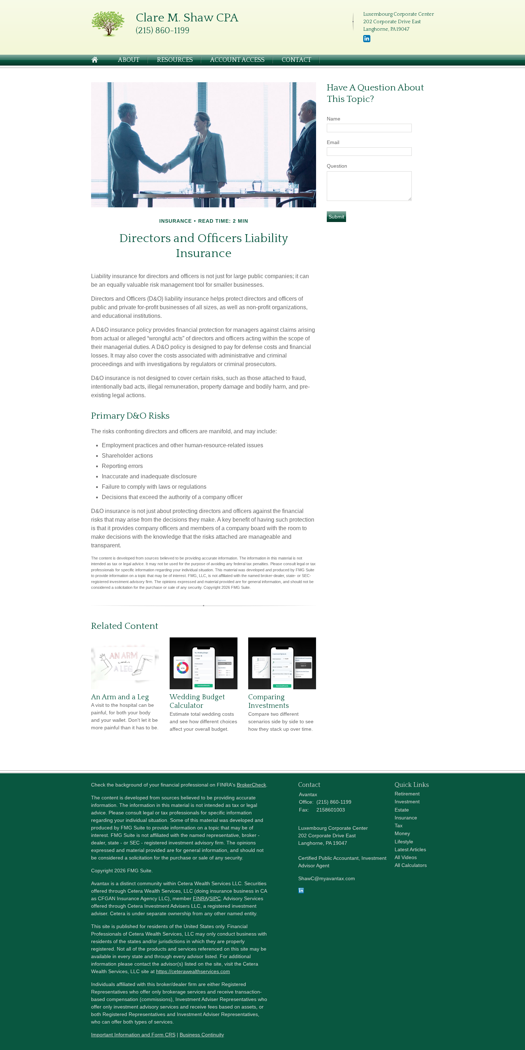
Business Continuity (202, 1034)
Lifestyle (404, 841)
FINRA (200, 898)
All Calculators (411, 865)
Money (402, 833)
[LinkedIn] (366, 41)
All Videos (406, 857)
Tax (398, 825)
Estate (402, 810)
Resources (175, 60)
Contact (296, 60)
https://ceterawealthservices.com (193, 971)
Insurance (406, 817)
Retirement (407, 794)
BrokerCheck (251, 785)
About (129, 60)
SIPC (215, 898)
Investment (407, 801)
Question (337, 166)
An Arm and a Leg (120, 697)
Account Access (237, 60)
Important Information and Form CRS (133, 1034)
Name (333, 119)
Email (333, 142)
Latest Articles (410, 849)
